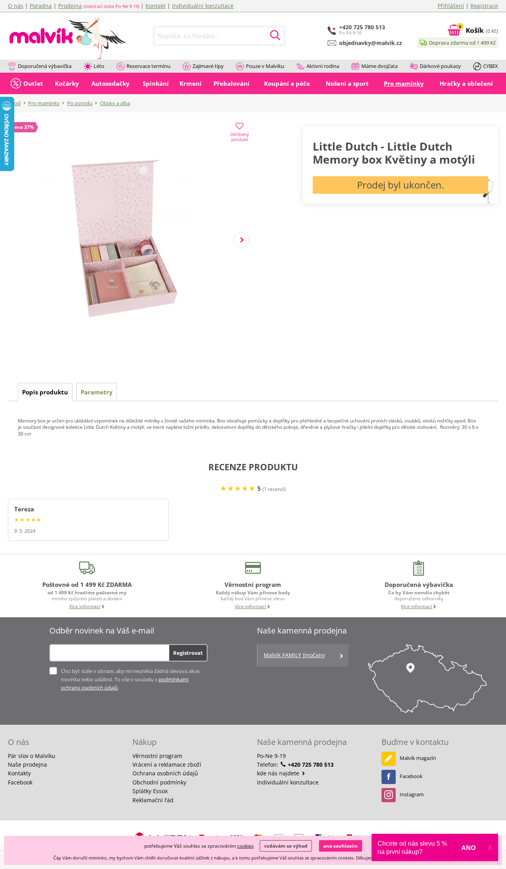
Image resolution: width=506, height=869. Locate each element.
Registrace (484, 5)
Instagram (412, 794)
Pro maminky (44, 103)
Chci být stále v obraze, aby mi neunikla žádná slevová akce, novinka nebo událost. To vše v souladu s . (130, 679)
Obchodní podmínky (159, 782)
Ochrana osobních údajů (165, 773)
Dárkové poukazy (440, 66)
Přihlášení (451, 5)
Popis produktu (45, 392)
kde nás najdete (279, 773)
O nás (15, 5)
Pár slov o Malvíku (31, 756)
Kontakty (19, 773)
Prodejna (70, 5)
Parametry (97, 392)
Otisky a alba (115, 103)
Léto (99, 66)
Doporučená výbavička (45, 66)
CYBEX (490, 66)
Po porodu (80, 103)
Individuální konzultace (203, 5)
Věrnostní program (157, 756)
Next (241, 239)
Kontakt (155, 5)
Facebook (20, 782)
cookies (245, 846)
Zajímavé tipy (208, 66)
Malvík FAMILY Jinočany (294, 655)
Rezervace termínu (148, 66)
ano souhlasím (340, 846)
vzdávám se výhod (286, 846)
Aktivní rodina (322, 66)
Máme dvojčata (379, 66)
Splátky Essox (150, 791)
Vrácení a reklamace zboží (166, 764)
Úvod (14, 103)
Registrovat (188, 652)
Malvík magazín (418, 758)
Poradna (41, 5)
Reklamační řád (153, 800)
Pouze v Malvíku (265, 66)
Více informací (84, 606)
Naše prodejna (27, 764)
